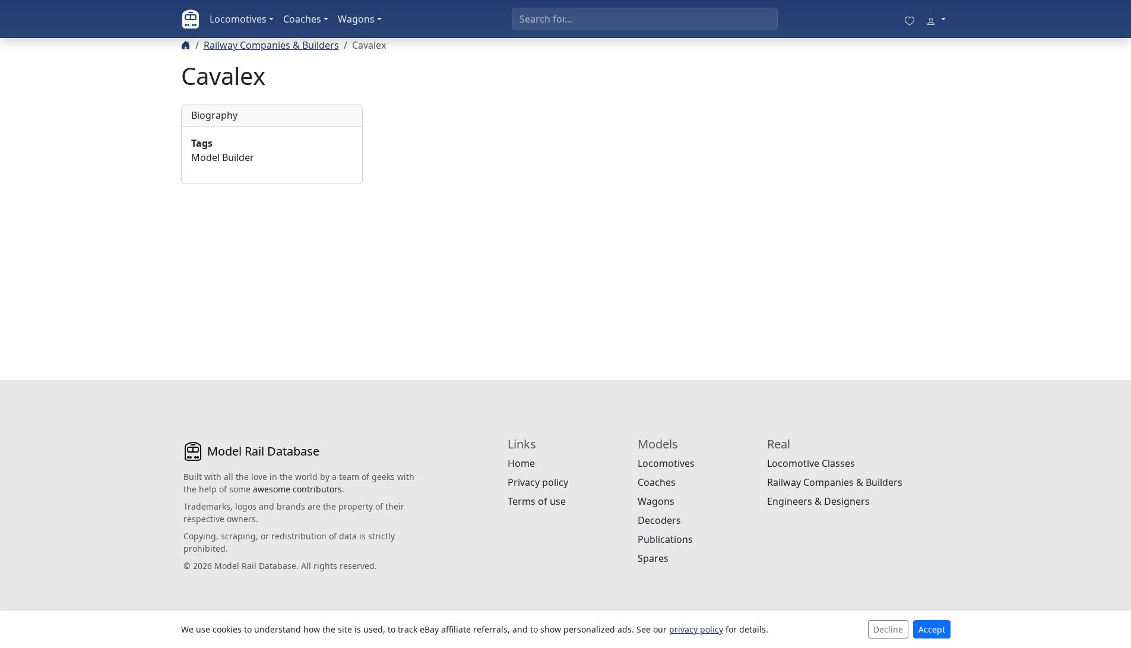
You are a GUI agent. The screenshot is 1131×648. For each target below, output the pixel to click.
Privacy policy (538, 482)
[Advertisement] (272, 268)
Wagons (356, 19)
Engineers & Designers (818, 501)
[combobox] (645, 19)
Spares (653, 558)
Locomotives (238, 19)
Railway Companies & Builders (271, 45)
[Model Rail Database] (190, 19)
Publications (665, 539)
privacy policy (696, 629)
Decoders (659, 520)
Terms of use (537, 501)
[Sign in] (935, 19)
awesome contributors (297, 489)
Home (521, 463)
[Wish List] (909, 19)
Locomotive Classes (811, 463)
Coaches (302, 19)
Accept (931, 629)
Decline (888, 629)
